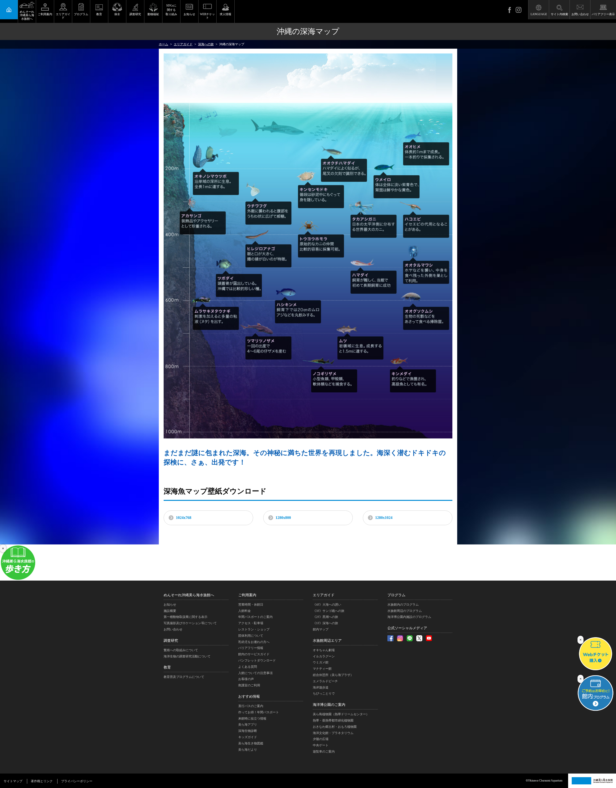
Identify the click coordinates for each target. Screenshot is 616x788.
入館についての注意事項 (255, 673)
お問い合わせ (580, 14)
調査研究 (135, 14)
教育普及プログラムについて (184, 677)
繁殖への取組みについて (181, 650)
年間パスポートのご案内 (255, 617)
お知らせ (189, 14)
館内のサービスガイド (254, 654)
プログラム (81, 14)
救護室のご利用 (249, 685)
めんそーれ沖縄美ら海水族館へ (27, 15)
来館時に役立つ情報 (252, 718)
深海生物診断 (247, 731)
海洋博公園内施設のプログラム (409, 617)
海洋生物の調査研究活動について (187, 656)
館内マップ (320, 629)
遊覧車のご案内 (324, 751)
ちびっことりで (324, 693)
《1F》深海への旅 (325, 623)
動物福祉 (153, 14)
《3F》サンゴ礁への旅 (328, 611)
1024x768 (183, 518)
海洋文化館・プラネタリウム (333, 733)
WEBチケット (207, 16)
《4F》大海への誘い (327, 604)
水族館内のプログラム (403, 604)
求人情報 (225, 14)
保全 (117, 14)
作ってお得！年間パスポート (258, 712)
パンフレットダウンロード (257, 660)
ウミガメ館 (320, 662)
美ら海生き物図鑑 (250, 743)
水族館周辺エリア (327, 640)
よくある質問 (247, 667)
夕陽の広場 (320, 739)
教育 (99, 14)
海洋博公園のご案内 (329, 705)
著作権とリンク (42, 781)
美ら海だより (247, 749)
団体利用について (250, 635)
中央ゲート (320, 745)
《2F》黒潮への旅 (325, 617)
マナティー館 (322, 668)
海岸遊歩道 (320, 687)
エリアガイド (63, 16)
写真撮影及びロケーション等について (190, 623)
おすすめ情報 (249, 696)
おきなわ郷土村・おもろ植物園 (335, 726)
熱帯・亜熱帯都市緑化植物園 (333, 720)
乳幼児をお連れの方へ (254, 642)
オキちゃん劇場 (324, 650)
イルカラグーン (324, 656)
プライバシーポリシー (76, 781)
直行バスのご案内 (250, 706)
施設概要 (170, 611)
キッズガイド (247, 737)
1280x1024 (383, 518)
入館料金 (244, 611)
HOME (9, 9)
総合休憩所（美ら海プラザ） (333, 675)
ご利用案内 (45, 14)
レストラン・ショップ (254, 629)
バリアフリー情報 (250, 648)
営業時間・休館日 (250, 604)
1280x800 (283, 518)
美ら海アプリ (247, 724)
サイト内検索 (559, 14)
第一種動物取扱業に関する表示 (185, 617)
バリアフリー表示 (603, 14)
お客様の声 (246, 679)
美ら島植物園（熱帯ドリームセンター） (341, 714)
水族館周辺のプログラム (404, 611)
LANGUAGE (539, 14)
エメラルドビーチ (325, 681)
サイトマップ (13, 781)
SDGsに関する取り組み (171, 10)
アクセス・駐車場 (250, 623)
